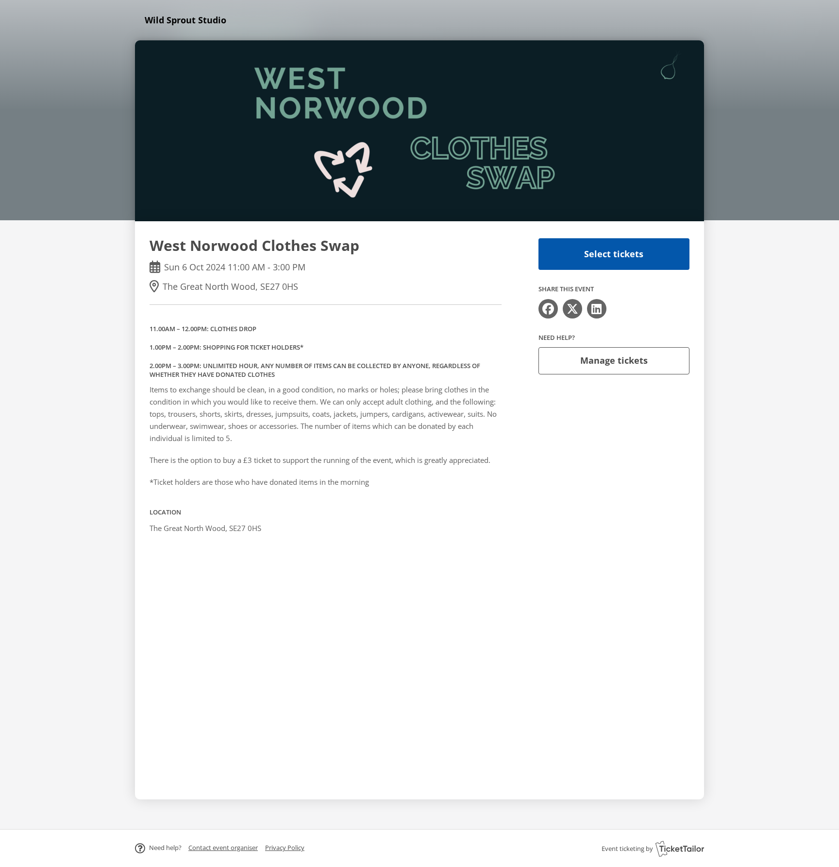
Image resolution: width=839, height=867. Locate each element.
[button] (223, 847)
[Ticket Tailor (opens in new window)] (679, 848)
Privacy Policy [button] (284, 847)
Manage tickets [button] (614, 360)
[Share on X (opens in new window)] (572, 308)
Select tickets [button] (613, 254)
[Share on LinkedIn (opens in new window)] (596, 308)
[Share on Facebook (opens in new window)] (548, 308)
